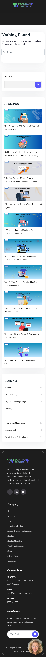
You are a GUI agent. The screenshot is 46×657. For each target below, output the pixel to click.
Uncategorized (10, 430)
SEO (6, 416)
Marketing (8, 409)
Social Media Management (14, 423)
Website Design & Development (16, 437)
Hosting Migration (14, 541)
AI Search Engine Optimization (19, 531)
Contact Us (11, 561)
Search (8, 76)
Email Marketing (10, 395)
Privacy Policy (13, 556)
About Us (11, 516)
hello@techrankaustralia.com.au (19, 593)
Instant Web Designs (15, 526)
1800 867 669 (12, 602)
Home (9, 511)
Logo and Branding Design (15, 402)
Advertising (8, 387)
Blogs (9, 551)
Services (10, 521)
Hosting (10, 536)
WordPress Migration (15, 546)
